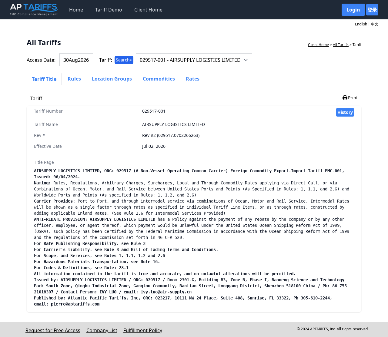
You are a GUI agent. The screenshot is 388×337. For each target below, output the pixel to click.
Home (76, 9)
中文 (374, 24)
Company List (101, 330)
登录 (372, 9)
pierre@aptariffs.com (75, 304)
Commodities (159, 78)
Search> (124, 60)
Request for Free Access (52, 330)
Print (353, 98)
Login (353, 9)
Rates (192, 78)
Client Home (148, 9)
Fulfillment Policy (142, 330)
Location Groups (112, 78)
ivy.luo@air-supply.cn (166, 291)
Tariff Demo (108, 9)
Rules (74, 78)
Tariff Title (44, 79)
